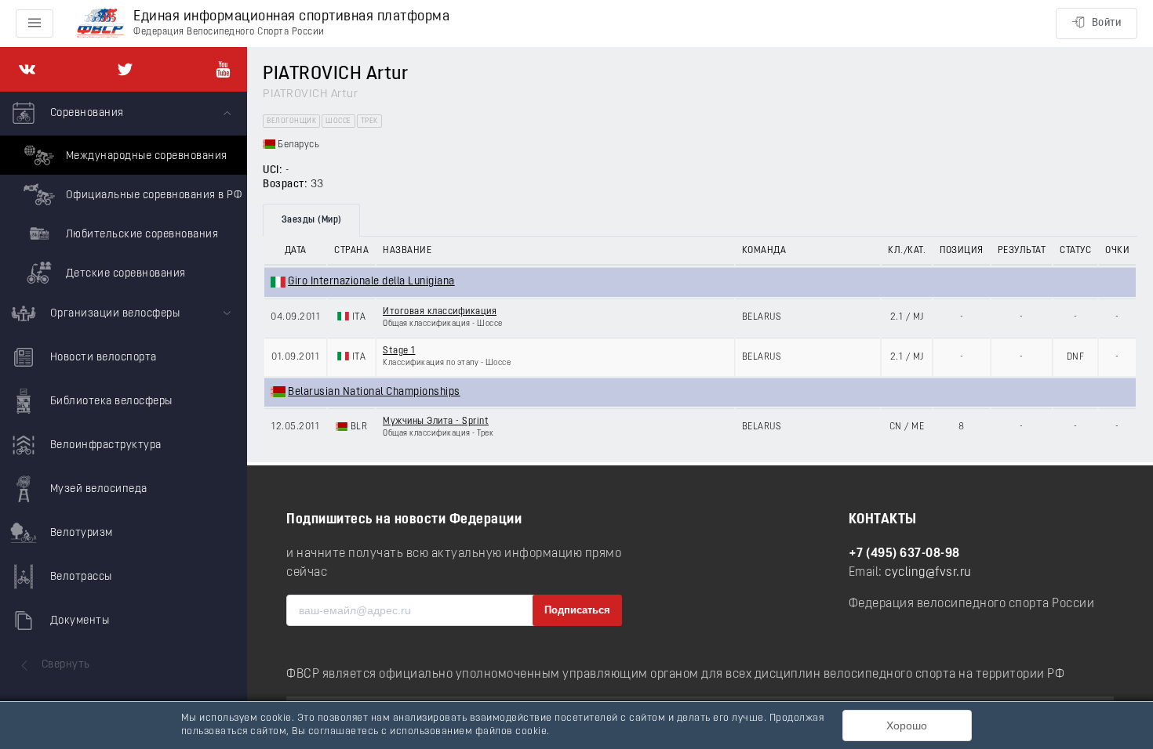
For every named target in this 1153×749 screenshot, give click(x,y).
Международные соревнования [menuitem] (145, 156)
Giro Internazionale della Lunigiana (371, 282)
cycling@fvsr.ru (928, 572)
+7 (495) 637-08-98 (904, 554)
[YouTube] (223, 69)
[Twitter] (125, 69)
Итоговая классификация (439, 312)
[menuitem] (123, 192)
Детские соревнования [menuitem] (124, 274)
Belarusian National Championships (374, 392)
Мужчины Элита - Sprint (436, 421)
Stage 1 (399, 351)
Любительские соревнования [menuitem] (140, 235)
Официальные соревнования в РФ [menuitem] (152, 195)
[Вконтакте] (27, 69)
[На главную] (100, 24)
